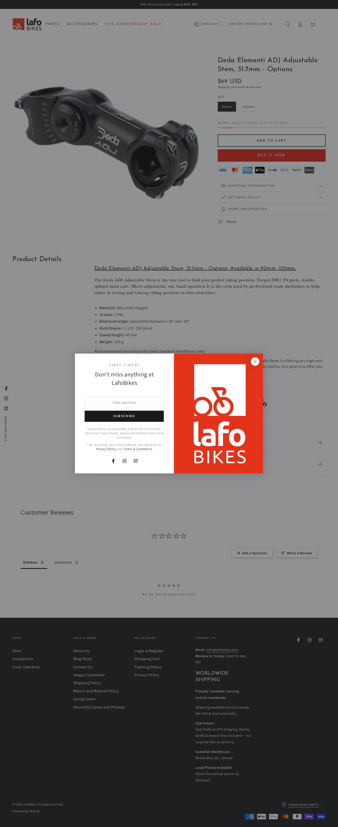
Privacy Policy (106, 449)
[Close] (255, 361)
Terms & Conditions (138, 449)
